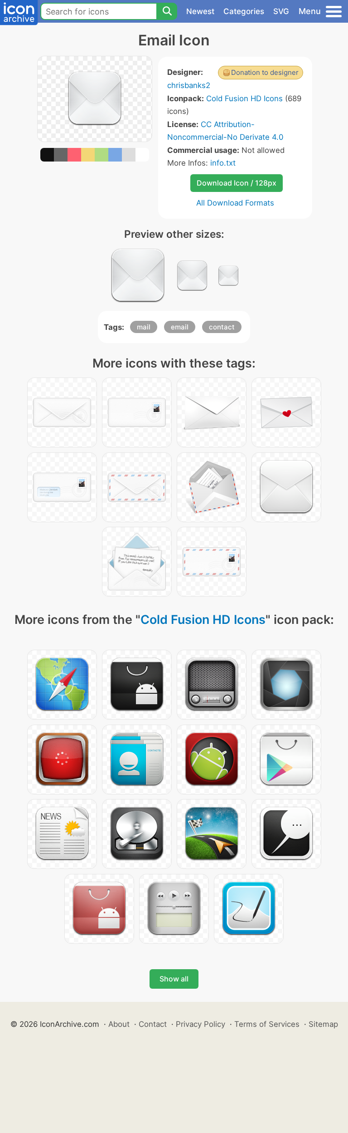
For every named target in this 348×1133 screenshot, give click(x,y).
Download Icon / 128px (236, 182)
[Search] (166, 11)
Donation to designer (265, 72)
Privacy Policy (200, 1024)
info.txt (223, 162)
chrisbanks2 (188, 85)
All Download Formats (235, 202)
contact (222, 327)
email (179, 327)
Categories (243, 11)
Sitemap (323, 1024)
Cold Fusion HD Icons (244, 98)
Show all (174, 978)
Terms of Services (267, 1024)
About (119, 1024)
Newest (200, 11)
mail (143, 327)
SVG (281, 11)
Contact (153, 1024)
